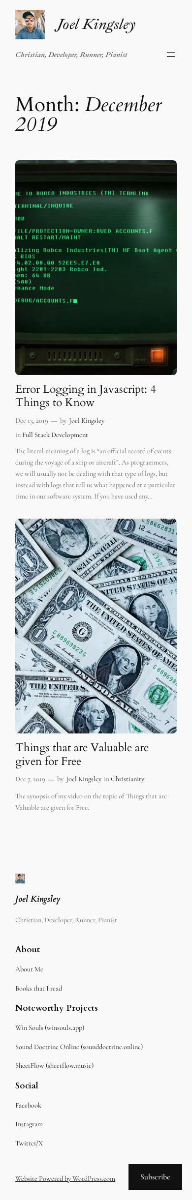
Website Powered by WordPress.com (65, 1178)
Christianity (127, 779)
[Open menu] (171, 54)
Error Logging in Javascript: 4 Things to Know (85, 396)
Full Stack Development (55, 435)
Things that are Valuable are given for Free (82, 754)
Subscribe (155, 1177)
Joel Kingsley (96, 24)
